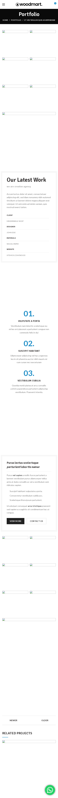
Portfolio (16, 20)
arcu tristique (34, 506)
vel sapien (17, 475)
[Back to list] (29, 720)
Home (5, 20)
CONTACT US (36, 521)
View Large (53, 742)
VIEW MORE (15, 521)
